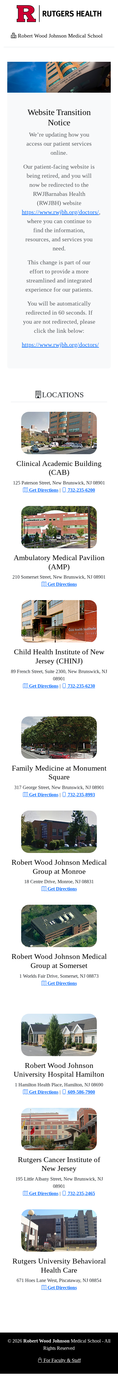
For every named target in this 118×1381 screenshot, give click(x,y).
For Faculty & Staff (61, 1360)
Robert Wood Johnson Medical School (59, 36)
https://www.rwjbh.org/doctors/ (60, 212)
